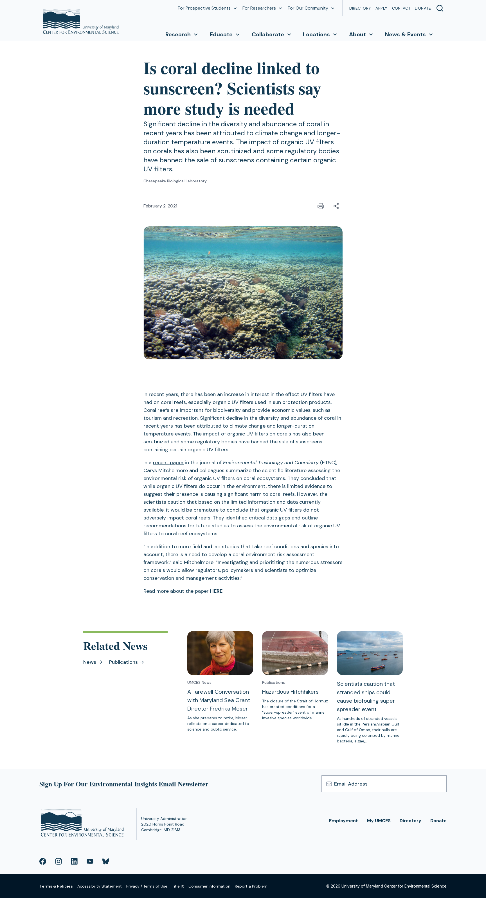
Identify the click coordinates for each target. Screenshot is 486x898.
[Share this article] (336, 206)
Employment (343, 821)
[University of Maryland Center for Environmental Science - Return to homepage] (83, 824)
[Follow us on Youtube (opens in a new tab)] (90, 861)
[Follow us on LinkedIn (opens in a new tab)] (74, 861)
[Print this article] (320, 206)
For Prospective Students (204, 8)
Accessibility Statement (99, 886)
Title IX (178, 886)
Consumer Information (209, 886)
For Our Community (308, 8)
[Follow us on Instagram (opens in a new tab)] (58, 861)
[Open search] (439, 8)
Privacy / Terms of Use (146, 886)
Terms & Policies (56, 886)
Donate (423, 8)
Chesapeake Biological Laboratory (175, 180)
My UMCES (379, 821)
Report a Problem (251, 886)
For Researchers (259, 8)
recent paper (168, 462)
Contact (401, 8)
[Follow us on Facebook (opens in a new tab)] (42, 861)
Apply (381, 8)
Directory (360, 8)
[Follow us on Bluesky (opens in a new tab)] (105, 861)
